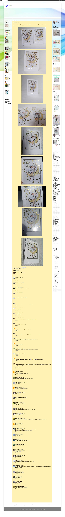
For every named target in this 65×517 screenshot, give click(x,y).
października (56, 258)
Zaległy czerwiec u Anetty (9, 34)
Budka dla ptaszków (56, 157)
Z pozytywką (55, 237)
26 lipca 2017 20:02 (21, 282)
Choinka (54, 161)
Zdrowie (54, 241)
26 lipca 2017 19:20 (21, 272)
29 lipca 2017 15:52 (20, 465)
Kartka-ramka (55, 193)
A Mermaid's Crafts (18, 367)
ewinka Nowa (17, 418)
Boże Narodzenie (55, 156)
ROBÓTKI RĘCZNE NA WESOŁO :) (7, 54)
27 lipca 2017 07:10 (20, 371)
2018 (55, 254)
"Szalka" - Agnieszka (18, 382)
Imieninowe (54, 185)
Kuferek (54, 200)
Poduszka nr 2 (9, 57)
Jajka (54, 186)
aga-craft (9, 5)
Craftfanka (16, 272)
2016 (55, 286)
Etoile (16, 460)
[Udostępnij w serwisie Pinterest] (25, 267)
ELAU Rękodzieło (7, 69)
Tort (53, 227)
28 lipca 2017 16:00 (22, 428)
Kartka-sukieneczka (56, 194)
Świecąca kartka (55, 225)
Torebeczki (54, 226)
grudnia (56, 256)
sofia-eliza (16, 387)
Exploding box (55, 179)
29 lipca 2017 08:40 (20, 449)
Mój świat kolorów (18, 397)
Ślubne (20, 268)
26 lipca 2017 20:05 (20, 287)
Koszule (54, 198)
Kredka (54, 199)
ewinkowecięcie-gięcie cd (7, 31)
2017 (55, 255)
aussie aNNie (7, 76)
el (15, 476)
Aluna (16, 408)
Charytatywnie (55, 160)
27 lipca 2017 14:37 (22, 392)
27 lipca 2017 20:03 (20, 408)
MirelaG (16, 423)
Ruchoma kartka (55, 219)
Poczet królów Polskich (56, 211)
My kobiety (7, 83)
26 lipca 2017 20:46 (20, 292)
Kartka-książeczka (55, 192)
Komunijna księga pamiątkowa (55, 196)
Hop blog (54, 183)
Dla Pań (54, 176)
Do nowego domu (55, 178)
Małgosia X (17, 402)
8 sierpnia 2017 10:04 (19, 476)
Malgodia (16, 377)
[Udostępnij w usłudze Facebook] (24, 267)
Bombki (54, 155)
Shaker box (17, 268)
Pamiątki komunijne (56, 268)
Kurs (53, 201)
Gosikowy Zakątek (6, 39)
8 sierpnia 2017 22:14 (20, 481)
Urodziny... (9, 91)
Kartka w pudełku (55, 191)
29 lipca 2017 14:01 (20, 460)
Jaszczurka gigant (9, 85)
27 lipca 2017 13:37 (24, 382)
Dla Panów (54, 175)
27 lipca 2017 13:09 (21, 377)
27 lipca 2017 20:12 (22, 413)
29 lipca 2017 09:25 (22, 455)
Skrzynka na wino (55, 222)
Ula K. (16, 277)
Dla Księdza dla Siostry (56, 170)
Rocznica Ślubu (55, 218)
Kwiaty (54, 202)
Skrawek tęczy (7, 46)
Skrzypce (54, 223)
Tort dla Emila (56, 274)
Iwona (16, 371)
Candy (54, 159)
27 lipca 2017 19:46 (21, 402)
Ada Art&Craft (17, 428)
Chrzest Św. (54, 162)
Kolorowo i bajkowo (56, 263)
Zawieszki (54, 240)
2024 (55, 247)
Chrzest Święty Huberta (57, 271)
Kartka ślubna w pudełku (9, 49)
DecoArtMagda (17, 444)
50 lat (55, 276)
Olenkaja (16, 282)
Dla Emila (56, 275)
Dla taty (54, 177)
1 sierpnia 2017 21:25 (20, 471)
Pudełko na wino (55, 217)
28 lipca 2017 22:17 (20, 439)
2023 (55, 248)
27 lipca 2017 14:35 (21, 387)
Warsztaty (22, 268)
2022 (55, 249)
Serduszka (54, 220)
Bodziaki (54, 154)
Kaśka (16, 439)
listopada (56, 257)
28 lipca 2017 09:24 (22, 418)
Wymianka (54, 236)
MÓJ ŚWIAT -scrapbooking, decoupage (7, 23)
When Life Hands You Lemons (9, 79)
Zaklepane (9, 70)
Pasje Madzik (7, 90)
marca (56, 282)
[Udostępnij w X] (23, 267)
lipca (55, 262)
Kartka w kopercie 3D (56, 189)
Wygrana (54, 235)
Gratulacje (54, 182)
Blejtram (54, 153)
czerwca (56, 279)
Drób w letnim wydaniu (56, 266)
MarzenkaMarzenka (18, 297)
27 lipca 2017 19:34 (23, 397)
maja (55, 280)
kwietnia (56, 281)
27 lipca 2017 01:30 (19, 363)
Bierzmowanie (55, 152)
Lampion (54, 203)
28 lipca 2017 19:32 (20, 434)
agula (16, 292)
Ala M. (16, 434)
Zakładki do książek (56, 238)
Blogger (44, 509)
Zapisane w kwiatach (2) (9, 63)
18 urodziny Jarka (57, 277)
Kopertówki (54, 197)
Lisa (15, 363)
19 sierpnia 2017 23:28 (20, 486)
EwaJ (16, 449)
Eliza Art (16, 465)
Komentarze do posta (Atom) (20, 505)
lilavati (16, 486)
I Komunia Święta (55, 184)
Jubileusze (54, 187)
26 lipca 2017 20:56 (24, 297)
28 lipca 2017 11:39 (20, 423)
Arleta (16, 471)
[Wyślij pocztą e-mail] (22, 267)
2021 (55, 250)
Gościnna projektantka (56, 180)
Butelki (54, 158)
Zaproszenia (55, 239)
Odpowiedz (16, 295)
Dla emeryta (54, 169)
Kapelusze (54, 188)
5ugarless (33, 509)
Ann (15, 481)
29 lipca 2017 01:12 (22, 444)
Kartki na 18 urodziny (9, 41)
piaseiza (16, 287)
